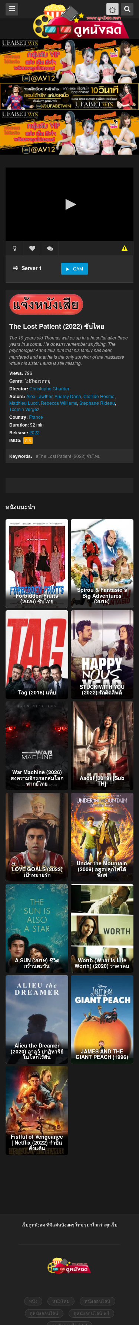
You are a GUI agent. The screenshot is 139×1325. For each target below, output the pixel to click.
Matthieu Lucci (24, 403)
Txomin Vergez (24, 409)
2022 (34, 432)
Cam (78, 268)
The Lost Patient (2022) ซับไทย (69, 456)
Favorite (32, 248)
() (50, 248)
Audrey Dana (67, 396)
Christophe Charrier (49, 388)
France (36, 417)
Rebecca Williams (59, 403)
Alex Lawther (39, 396)
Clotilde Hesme (99, 396)
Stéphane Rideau (97, 403)
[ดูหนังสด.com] (81, 22)
